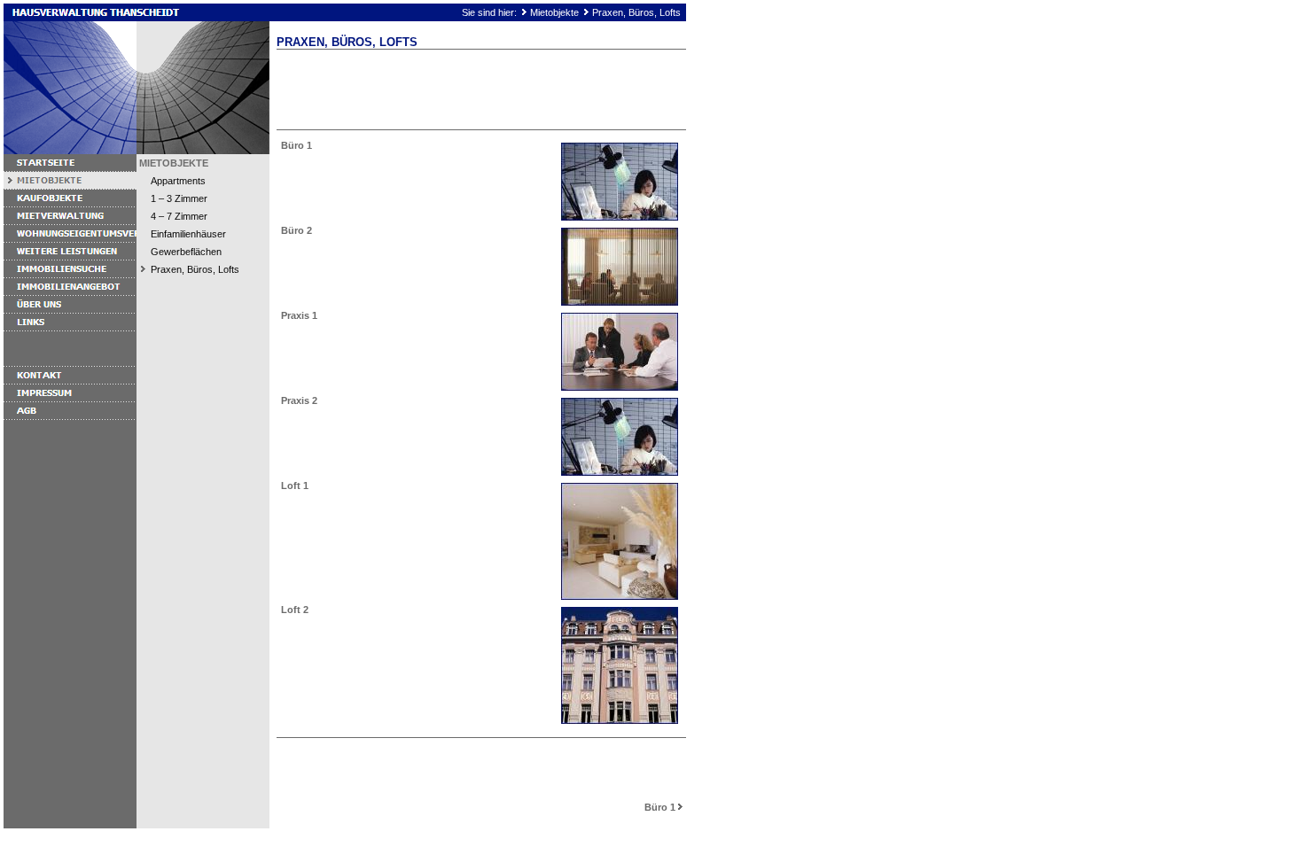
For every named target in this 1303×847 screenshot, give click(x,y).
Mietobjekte (554, 12)
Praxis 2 (299, 400)
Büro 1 (296, 145)
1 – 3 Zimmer (179, 198)
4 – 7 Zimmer (179, 216)
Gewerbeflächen (186, 251)
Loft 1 (294, 485)
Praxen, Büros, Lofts (636, 12)
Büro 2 (296, 230)
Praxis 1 (299, 315)
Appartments (178, 180)
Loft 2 (294, 609)
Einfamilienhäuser (188, 234)
